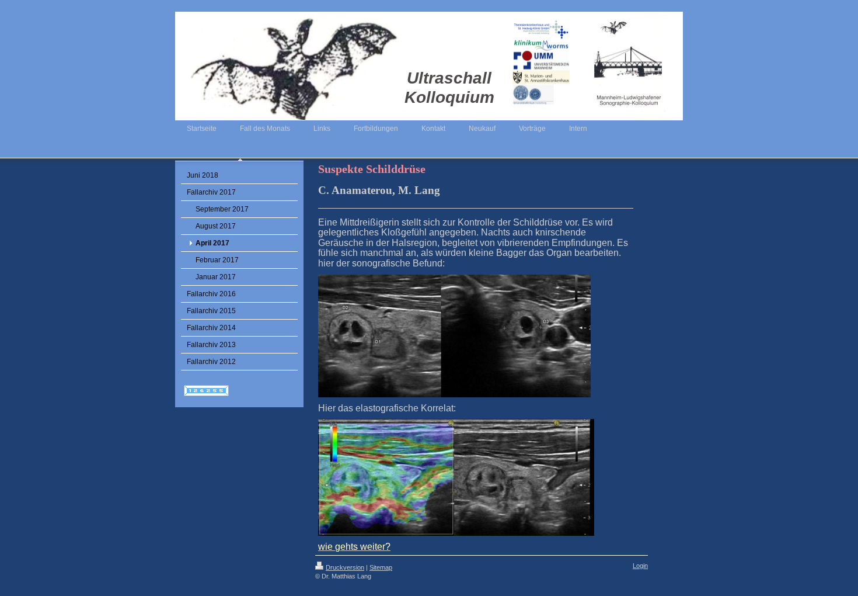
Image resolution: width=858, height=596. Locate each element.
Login (640, 565)
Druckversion (345, 567)
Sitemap (380, 567)
